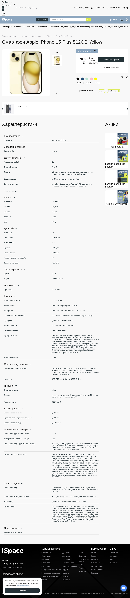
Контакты (113, 556)
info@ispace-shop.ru (13, 574)
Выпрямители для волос (50, 576)
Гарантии (94, 573)
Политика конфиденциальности (92, 593)
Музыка (65, 576)
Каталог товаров (50, 548)
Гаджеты (65, 27)
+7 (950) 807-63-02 (99, 7)
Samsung (82, 571)
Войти (115, 19)
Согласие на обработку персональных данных (59, 593)
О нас (113, 548)
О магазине (114, 553)
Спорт (81, 553)
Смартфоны (7, 27)
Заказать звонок (115, 7)
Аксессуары (54, 27)
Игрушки (103, 27)
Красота (65, 573)
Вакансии (113, 563)
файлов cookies (23, 586)
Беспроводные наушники (51, 570)
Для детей (66, 553)
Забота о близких (68, 563)
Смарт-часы (19, 27)
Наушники (112, 27)
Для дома (74, 27)
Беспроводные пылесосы (51, 573)
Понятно (22, 590)
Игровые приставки (89, 27)
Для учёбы (66, 559)
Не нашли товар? (97, 570)
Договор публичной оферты (117, 593)
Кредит (93, 556)
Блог (111, 559)
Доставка (94, 559)
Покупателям (98, 548)
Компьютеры (42, 27)
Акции (101, 91)
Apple (81, 568)
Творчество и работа (84, 560)
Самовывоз (95, 563)
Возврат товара (97, 566)
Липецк (7, 2)
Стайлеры (83, 556)
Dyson (120, 27)
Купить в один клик (111, 67)
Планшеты (30, 27)
